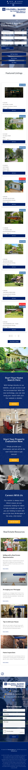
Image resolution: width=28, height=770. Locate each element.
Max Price (16, 35)
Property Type (17, 30)
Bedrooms (3, 40)
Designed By (4, 749)
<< (9, 336)
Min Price (3, 35)
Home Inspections (9, 652)
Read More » (6, 568)
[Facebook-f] (13, 5)
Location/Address (5, 30)
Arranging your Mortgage (11, 589)
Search (7, 48)
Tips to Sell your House (11, 622)
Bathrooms (16, 40)
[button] (14, 16)
